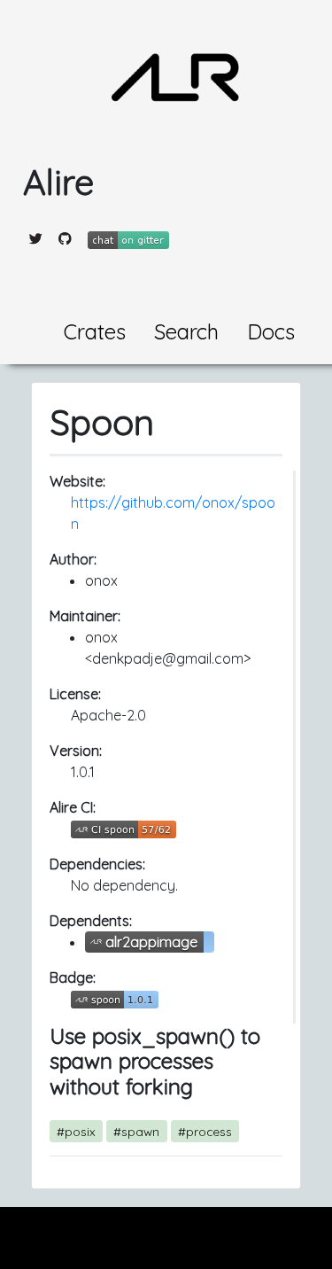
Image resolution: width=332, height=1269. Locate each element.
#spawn (136, 1131)
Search (186, 331)
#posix (76, 1131)
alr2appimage (151, 942)
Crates (95, 331)
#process (205, 1131)
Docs (271, 331)
